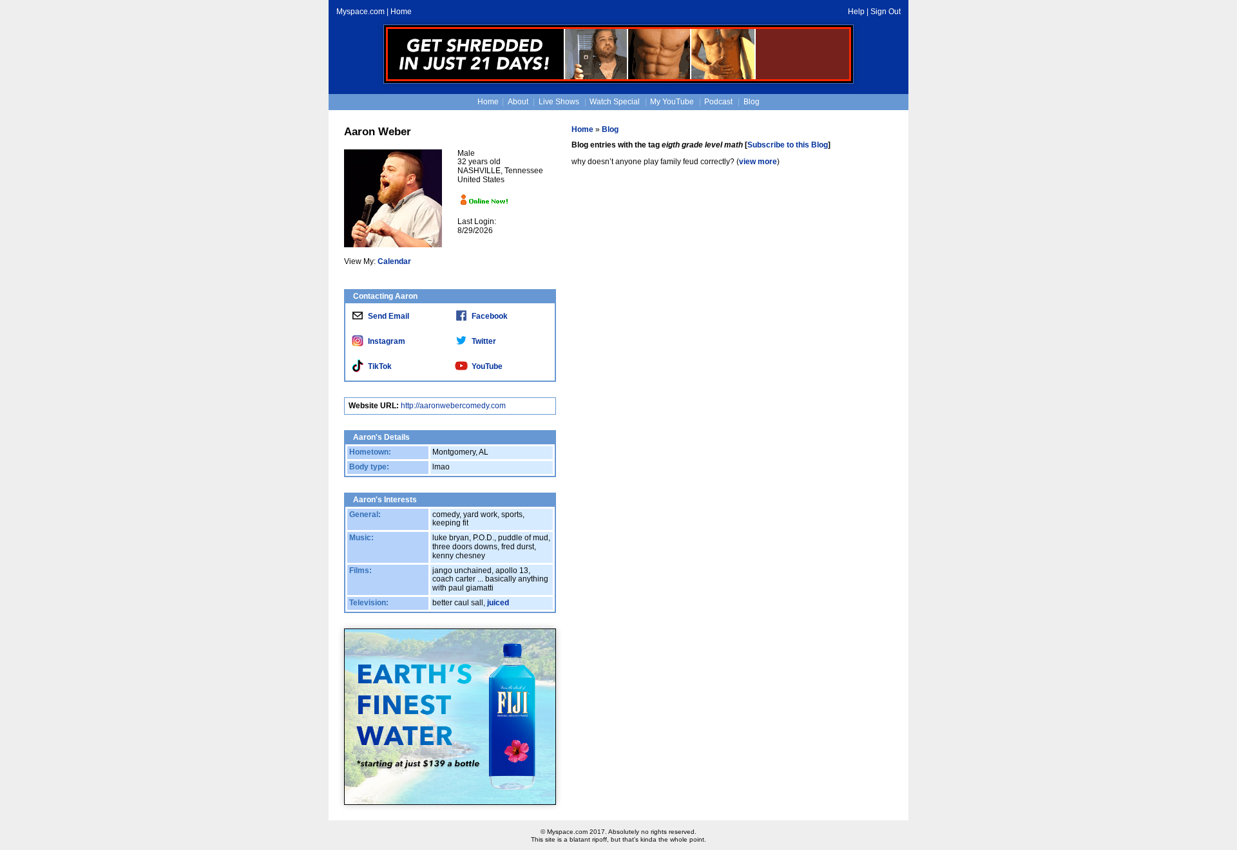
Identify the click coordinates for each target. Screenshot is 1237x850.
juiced (498, 602)
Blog (751, 101)
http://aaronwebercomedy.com (453, 405)
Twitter (484, 341)
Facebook (490, 316)
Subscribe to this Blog (787, 144)
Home (401, 11)
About (518, 101)
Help (856, 11)
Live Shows (559, 101)
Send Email (388, 316)
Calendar (394, 261)
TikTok (380, 366)
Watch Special (615, 101)
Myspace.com (360, 11)
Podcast (718, 101)
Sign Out (885, 11)
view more (758, 161)
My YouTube (672, 101)
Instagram (386, 341)
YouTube (487, 366)
